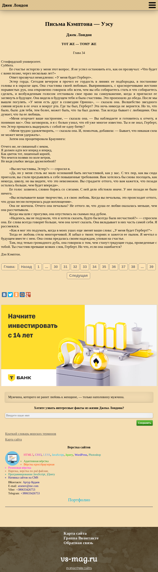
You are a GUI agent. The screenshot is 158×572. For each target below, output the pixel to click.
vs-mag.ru (79, 558)
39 (151, 267)
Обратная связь (78, 542)
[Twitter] (10, 294)
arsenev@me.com (28, 486)
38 (133, 267)
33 (85, 267)
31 (65, 267)
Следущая (78, 275)
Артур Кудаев (31, 482)
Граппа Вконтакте (81, 538)
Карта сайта (13, 439)
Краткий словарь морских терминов (30, 433)
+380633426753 (25, 489)
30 (56, 267)
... (46, 267)
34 (94, 267)
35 (104, 267)
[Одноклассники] (16, 294)
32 (75, 267)
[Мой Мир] (22, 294)
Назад (26, 267)
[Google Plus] (28, 294)
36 (114, 267)
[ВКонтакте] (4, 294)
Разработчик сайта (79, 568)
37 (123, 267)
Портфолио (79, 499)
